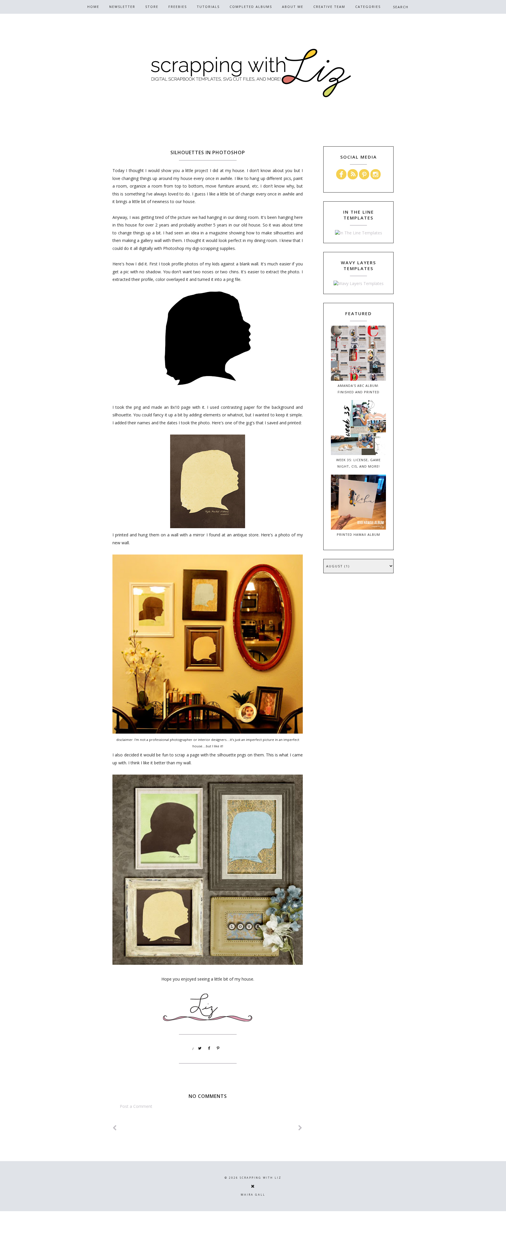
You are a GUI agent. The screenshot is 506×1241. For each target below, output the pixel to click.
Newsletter (122, 6)
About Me (292, 6)
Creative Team (329, 6)
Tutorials (208, 6)
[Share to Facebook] (209, 1048)
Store (151, 6)
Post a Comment (136, 1106)
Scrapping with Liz (260, 1178)
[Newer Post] (114, 1128)
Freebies (177, 6)
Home (93, 6)
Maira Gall (253, 1195)
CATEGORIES (368, 6)
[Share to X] (200, 1048)
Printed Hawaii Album (358, 534)
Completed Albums (251, 6)
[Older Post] (300, 1128)
